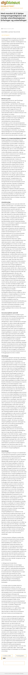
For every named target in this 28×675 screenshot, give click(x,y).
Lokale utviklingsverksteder (8, 655)
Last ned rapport (5, 35)
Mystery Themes (19, 673)
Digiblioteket (7, 6)
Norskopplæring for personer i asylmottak (21, 655)
